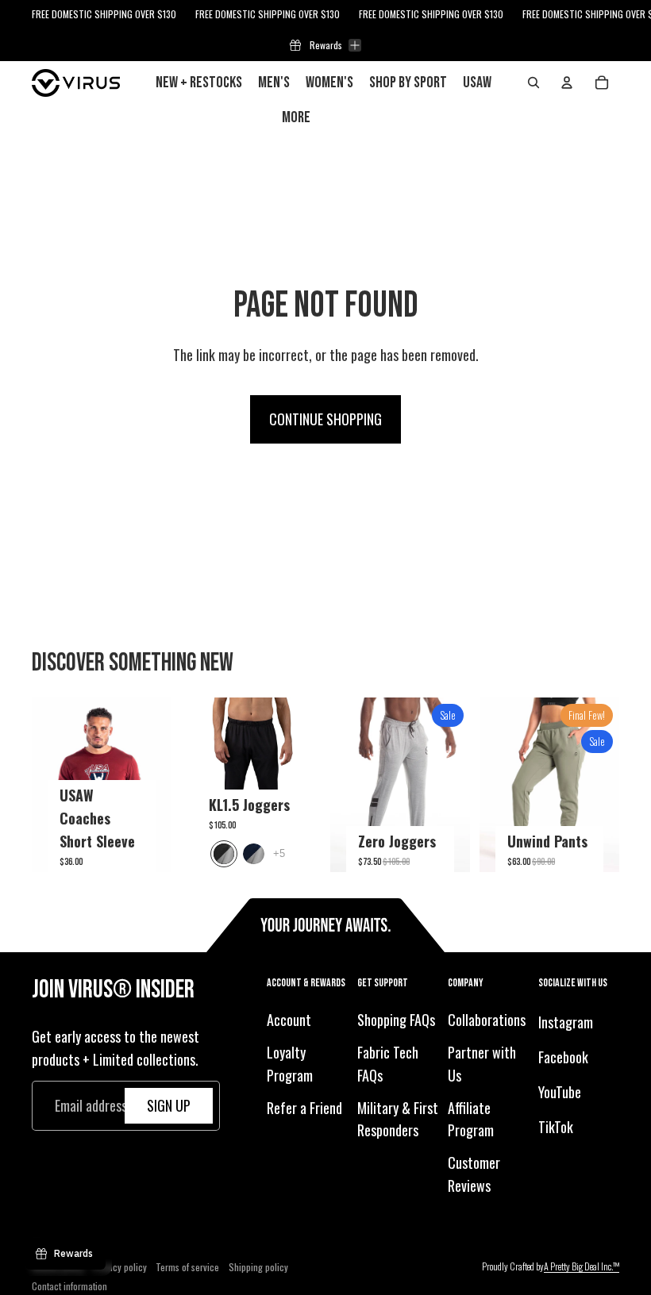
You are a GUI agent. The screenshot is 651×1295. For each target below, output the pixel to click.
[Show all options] (279, 853)
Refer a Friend (304, 1107)
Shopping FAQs (396, 1019)
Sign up (169, 1105)
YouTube (559, 1092)
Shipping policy (258, 1267)
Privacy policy (120, 1267)
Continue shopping (325, 419)
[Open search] (533, 82)
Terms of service (187, 1267)
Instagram (565, 1022)
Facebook (563, 1057)
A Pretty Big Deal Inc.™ (581, 1266)
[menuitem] (296, 117)
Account (289, 1019)
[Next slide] (159, 784)
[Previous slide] (44, 784)
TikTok (555, 1126)
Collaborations (487, 1019)
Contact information (69, 1286)
